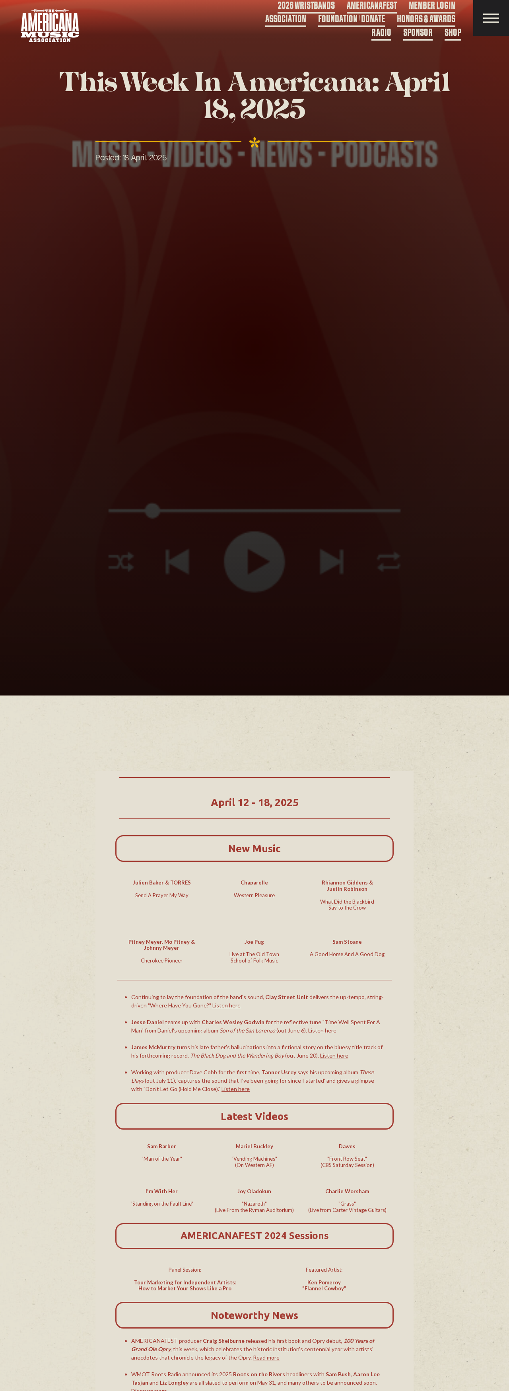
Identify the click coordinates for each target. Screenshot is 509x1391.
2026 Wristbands (306, 6)
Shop (453, 33)
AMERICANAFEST (372, 6)
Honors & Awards (426, 19)
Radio (381, 33)
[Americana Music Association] (50, 25)
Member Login (432, 6)
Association (285, 19)
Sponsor (418, 33)
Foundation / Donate (351, 19)
